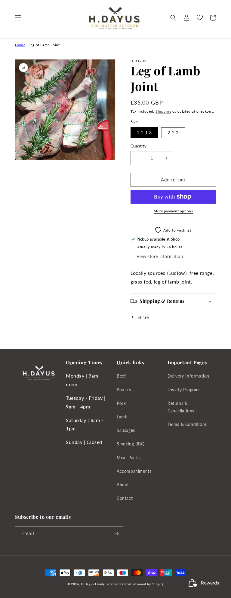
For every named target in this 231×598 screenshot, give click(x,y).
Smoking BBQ (131, 443)
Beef (121, 375)
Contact (125, 498)
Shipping (163, 111)
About (123, 484)
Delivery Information (188, 375)
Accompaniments (134, 471)
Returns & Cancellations (181, 407)
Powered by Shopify (148, 584)
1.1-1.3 (144, 132)
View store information (160, 256)
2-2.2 (173, 132)
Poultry (124, 389)
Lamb (122, 416)
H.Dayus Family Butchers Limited (106, 584)
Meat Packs (128, 457)
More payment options (173, 211)
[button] (18, 17)
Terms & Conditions (187, 424)
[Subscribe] (116, 533)
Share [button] (143, 317)
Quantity (138, 146)
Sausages (126, 430)
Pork (121, 403)
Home (20, 45)
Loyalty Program (184, 389)
